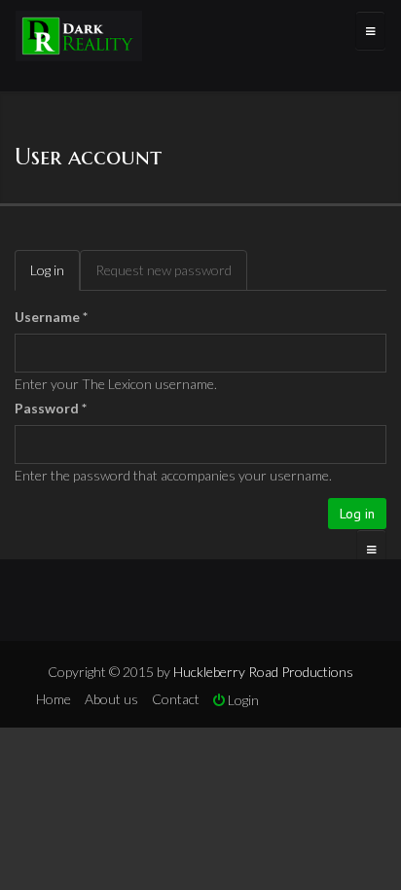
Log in (55, 276)
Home (53, 699)
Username (51, 316)
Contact (176, 699)
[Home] (79, 38)
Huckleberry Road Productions (263, 671)
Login (242, 700)
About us (111, 699)
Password (51, 408)
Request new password (163, 270)
